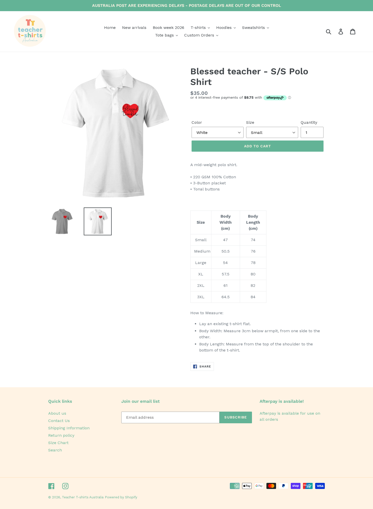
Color (197, 122)
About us (57, 413)
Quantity (309, 122)
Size (250, 122)
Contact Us (59, 420)
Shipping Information (69, 428)
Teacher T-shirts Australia (83, 497)
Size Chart (58, 442)
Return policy (61, 435)
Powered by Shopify (121, 497)
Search (55, 450)
